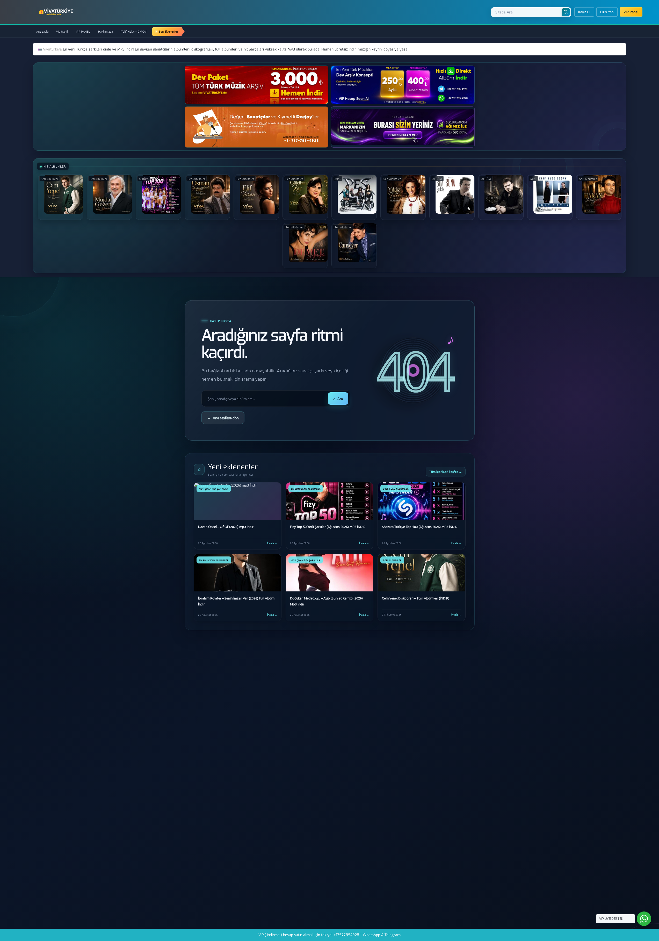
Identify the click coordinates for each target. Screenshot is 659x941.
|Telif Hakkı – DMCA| (133, 31)
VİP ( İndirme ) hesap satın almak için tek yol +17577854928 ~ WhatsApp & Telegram (329, 934)
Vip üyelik (62, 31)
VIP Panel (631, 12)
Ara (338, 398)
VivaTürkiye (56, 12)
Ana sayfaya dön (223, 417)
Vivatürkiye (53, 49)
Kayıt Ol (584, 12)
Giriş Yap (607, 12)
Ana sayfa (42, 31)
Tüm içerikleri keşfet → (445, 471)
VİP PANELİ (83, 31)
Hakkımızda (105, 31)
